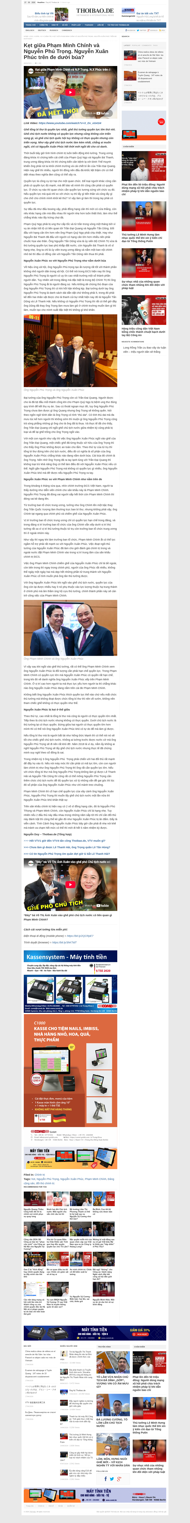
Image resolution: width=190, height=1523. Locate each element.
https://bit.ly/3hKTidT (64, 942)
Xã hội (65, 25)
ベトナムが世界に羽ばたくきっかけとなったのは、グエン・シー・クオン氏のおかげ (40, 1389)
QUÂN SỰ (71, 1506)
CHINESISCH (67, 30)
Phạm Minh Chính (95, 1179)
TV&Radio (89, 25)
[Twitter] (113, 1480)
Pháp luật (76, 25)
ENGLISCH (30, 30)
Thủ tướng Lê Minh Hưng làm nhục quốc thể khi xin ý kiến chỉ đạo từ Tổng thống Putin (142, 238)
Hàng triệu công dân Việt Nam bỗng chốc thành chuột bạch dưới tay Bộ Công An (143, 332)
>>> (64, 840)
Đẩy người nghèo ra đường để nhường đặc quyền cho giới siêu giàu (81, 1403)
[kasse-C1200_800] (70, 1144)
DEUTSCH (42, 30)
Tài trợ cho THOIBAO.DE (118, 25)
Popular (136, 45)
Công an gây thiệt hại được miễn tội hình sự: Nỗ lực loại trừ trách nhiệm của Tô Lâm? (76, 1456)
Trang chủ (31, 25)
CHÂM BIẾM (128, 147)
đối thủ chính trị (45, 1183)
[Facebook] (107, 1480)
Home (26, 36)
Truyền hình (104, 1347)
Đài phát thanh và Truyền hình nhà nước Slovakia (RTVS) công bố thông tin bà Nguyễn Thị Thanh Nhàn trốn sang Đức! (76, 1375)
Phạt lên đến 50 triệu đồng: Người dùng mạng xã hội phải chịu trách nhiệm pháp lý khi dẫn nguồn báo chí (143, 189)
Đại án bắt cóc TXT (148, 13)
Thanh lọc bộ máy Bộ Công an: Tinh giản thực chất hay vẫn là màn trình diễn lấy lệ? (76, 1420)
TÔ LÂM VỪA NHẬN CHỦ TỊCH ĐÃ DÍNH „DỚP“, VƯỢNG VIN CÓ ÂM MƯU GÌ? (112, 1381)
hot (33, 1179)
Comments (147, 45)
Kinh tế (55, 25)
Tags (155, 45)
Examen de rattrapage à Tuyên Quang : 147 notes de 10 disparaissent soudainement (38, 1373)
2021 (32, 36)
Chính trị (43, 25)
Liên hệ (100, 25)
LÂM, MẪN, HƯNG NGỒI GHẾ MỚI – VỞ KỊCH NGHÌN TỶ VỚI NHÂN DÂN (113, 1462)
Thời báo (32, 1512)
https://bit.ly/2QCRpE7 (80, 935)
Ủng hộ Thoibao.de (77, 1390)
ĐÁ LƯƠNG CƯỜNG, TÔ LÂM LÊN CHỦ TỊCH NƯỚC (112, 1423)
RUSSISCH (54, 30)
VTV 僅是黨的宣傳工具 (35, 1402)
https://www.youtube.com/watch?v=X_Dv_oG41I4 (70, 123)
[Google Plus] (121, 1480)
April (37, 36)
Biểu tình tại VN (44, 13)
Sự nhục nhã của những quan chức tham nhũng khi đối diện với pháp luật (143, 285)
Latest (127, 45)
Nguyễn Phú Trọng (48, 1179)
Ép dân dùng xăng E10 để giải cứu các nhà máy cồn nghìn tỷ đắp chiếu (80, 1473)
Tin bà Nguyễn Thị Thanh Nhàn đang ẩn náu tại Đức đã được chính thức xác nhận (76, 1355)
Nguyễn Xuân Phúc (71, 1179)
